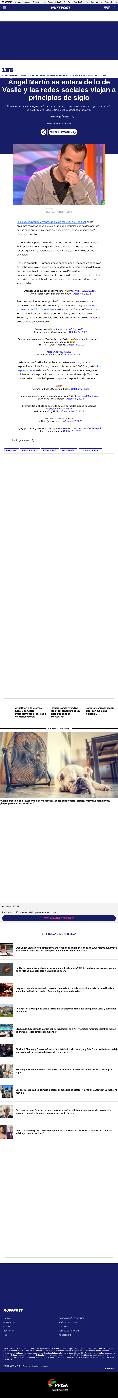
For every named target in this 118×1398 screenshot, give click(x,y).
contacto (8, 1327)
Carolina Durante (81, 2)
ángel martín (50, 450)
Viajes (31, 76)
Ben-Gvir (67, 2)
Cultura (83, 76)
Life (7, 70)
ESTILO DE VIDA (65, 76)
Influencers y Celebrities (47, 76)
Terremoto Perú (54, 2)
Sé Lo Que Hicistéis (45, 309)
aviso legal (64, 1327)
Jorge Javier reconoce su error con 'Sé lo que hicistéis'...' (100, 710)
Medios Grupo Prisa (59, 1390)
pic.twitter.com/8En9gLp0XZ (68, 329)
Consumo (23, 76)
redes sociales (30, 450)
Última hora (107, 8)
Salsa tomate (96, 2)
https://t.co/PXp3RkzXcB (86, 396)
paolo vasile (69, 450)
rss (5, 1335)
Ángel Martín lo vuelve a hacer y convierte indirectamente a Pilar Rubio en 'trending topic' (30, 712)
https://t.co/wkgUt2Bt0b (59, 408)
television (11, 450)
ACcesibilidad (65, 1335)
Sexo (105, 76)
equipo (6, 1318)
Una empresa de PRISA (59, 1383)
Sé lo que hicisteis (90, 450)
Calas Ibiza (109, 2)
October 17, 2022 (82, 293)
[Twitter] (72, 117)
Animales (13, 76)
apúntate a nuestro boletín (59, 918)
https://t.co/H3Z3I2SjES (59, 351)
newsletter (9, 1331)
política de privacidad (69, 1331)
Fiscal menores (39, 2)
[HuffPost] (13, 1310)
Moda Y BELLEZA (95, 76)
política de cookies (68, 1322)
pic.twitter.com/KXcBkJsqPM (86, 428)
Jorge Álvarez (62, 116)
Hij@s (75, 76)
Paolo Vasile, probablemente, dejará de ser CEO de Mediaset (51, 221)
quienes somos (10, 1322)
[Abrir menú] (4, 8)
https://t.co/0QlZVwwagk (82, 290)
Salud (4, 76)
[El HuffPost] (61, 7)
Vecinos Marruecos (22, 2)
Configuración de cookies (71, 1318)
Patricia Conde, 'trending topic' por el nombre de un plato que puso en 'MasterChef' (65, 712)
